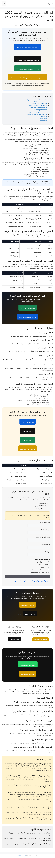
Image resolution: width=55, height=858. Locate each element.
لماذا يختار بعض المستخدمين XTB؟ (38, 112)
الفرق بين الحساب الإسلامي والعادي (38, 107)
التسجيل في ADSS (30, 614)
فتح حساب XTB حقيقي (27, 431)
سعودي (50, 4)
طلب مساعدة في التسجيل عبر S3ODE (37, 114)
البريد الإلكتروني (44, 529)
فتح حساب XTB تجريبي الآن (27, 308)
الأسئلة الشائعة (43, 118)
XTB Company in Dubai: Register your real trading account (27, 78)
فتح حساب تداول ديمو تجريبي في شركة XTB (27, 69)
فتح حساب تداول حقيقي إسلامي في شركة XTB (27, 47)
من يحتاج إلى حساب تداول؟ (40, 101)
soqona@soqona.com (27, 674)
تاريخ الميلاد (45, 552)
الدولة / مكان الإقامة (43, 537)
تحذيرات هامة (43, 120)
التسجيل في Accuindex (27, 605)
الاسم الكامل (45, 522)
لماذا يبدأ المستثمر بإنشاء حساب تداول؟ (37, 100)
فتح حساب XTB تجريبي (27, 440)
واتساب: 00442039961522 (27, 665)
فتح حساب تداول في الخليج (40, 110)
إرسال (27, 576)
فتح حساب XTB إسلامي (27, 422)
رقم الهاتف (45, 544)
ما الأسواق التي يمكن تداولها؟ (39, 103)
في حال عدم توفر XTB (41, 116)
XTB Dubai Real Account (27, 449)
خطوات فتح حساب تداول (40, 109)
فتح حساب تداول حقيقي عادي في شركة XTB (27, 60)
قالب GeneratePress (21, 855)
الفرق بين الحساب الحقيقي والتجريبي (37, 105)
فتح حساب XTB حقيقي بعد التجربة (27, 317)
